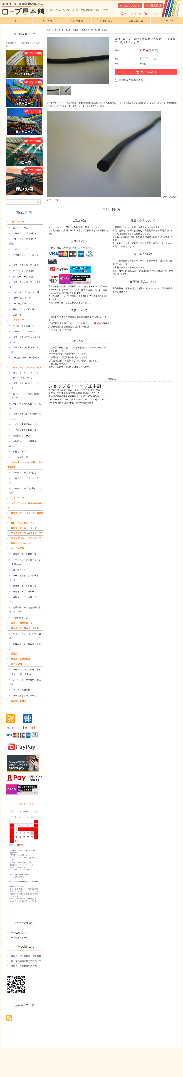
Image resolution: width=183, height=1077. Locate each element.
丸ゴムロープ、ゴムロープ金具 (94, 30)
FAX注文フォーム (19, 937)
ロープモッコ (19, 570)
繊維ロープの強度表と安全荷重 (26, 956)
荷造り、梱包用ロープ (22, 623)
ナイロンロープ (20, 249)
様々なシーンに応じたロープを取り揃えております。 (80, 10)
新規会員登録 (135, 21)
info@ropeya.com (84, 403)
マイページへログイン (133, 14)
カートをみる (153, 14)
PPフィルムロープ (22, 298)
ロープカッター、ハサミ (24, 695)
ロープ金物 (16, 664)
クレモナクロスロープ (23, 331)
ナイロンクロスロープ (23, 326)
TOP (17, 21)
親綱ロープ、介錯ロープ (24, 554)
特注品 (14, 653)
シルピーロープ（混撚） (24, 276)
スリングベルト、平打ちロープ (26, 538)
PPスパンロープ (21, 303)
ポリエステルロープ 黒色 (26, 265)
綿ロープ (17, 315)
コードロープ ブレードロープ (26, 367)
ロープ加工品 (17, 548)
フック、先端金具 (21, 690)
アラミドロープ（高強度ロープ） (27, 533)
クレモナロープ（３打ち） (26, 233)
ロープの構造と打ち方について (26, 961)
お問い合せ (106, 21)
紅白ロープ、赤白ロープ (23, 522)
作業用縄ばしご (20, 617)
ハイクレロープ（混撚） (24, 271)
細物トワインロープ (20, 543)
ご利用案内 (77, 21)
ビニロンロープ (20, 227)
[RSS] (9, 1019)
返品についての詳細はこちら (132, 80)
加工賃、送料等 (18, 701)
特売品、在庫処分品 (20, 659)
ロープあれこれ (24, 946)
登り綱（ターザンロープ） (26, 586)
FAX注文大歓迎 (24, 922)
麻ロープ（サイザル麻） (24, 309)
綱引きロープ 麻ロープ (24, 591)
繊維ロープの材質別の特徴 (24, 966)
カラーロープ (17, 498)
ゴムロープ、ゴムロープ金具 (66, 30)
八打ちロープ (19, 451)
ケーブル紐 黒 (20, 457)
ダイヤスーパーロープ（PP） (27, 292)
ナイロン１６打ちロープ (24, 430)
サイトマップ (165, 21)
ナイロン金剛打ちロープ (24, 424)
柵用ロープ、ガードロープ (24, 528)
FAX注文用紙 (153, 5)
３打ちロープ (17, 222)
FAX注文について (130, 5)
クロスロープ (17, 320)
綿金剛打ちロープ (21, 435)
